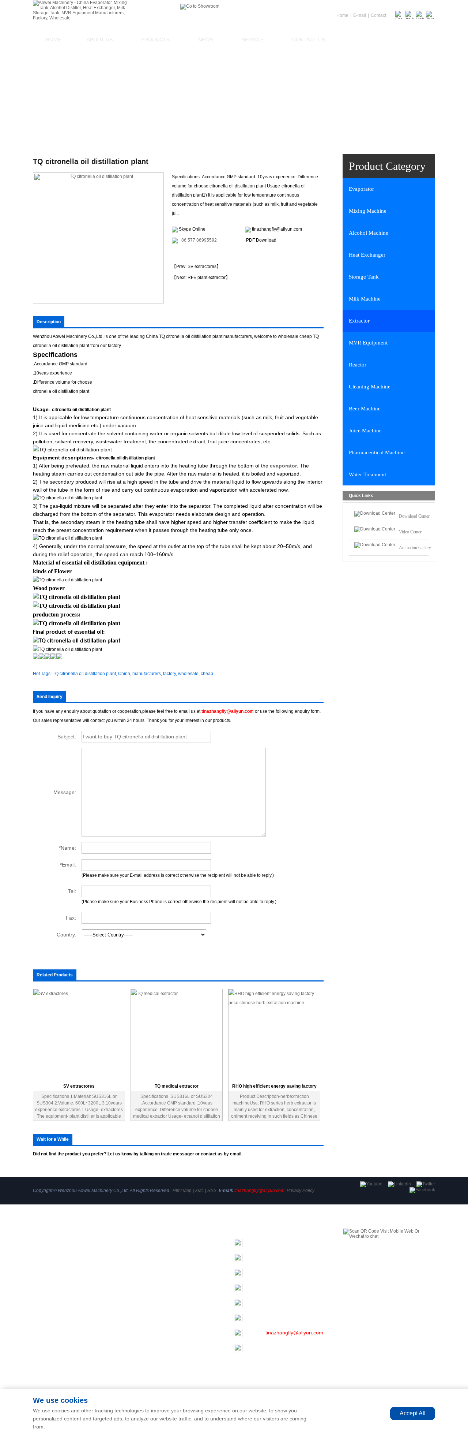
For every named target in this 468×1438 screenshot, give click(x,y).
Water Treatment (367, 474)
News (205, 39)
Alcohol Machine (368, 233)
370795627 (273, 1317)
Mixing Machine (367, 211)
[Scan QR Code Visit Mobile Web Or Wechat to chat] (389, 1264)
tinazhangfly (279, 1287)
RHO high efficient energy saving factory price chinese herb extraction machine (274, 1087)
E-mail (359, 15)
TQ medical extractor (177, 1086)
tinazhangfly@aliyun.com (277, 229)
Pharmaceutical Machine (377, 452)
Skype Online (192, 229)
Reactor (357, 365)
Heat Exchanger (367, 255)
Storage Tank (364, 277)
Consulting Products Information (211, 253)
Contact (378, 15)
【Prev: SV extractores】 (196, 266)
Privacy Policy (300, 1190)
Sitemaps (43, 1308)
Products (155, 39)
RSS (211, 1190)
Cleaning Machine (369, 387)
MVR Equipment (368, 343)
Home (53, 39)
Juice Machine (365, 430)
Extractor (359, 321)
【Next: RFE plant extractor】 (201, 277)
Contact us (308, 39)
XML (199, 1190)
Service (253, 39)
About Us (100, 39)
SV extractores (79, 1086)
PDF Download (261, 240)
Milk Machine (365, 299)
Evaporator (361, 189)
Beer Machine (365, 408)
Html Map (182, 1190)
